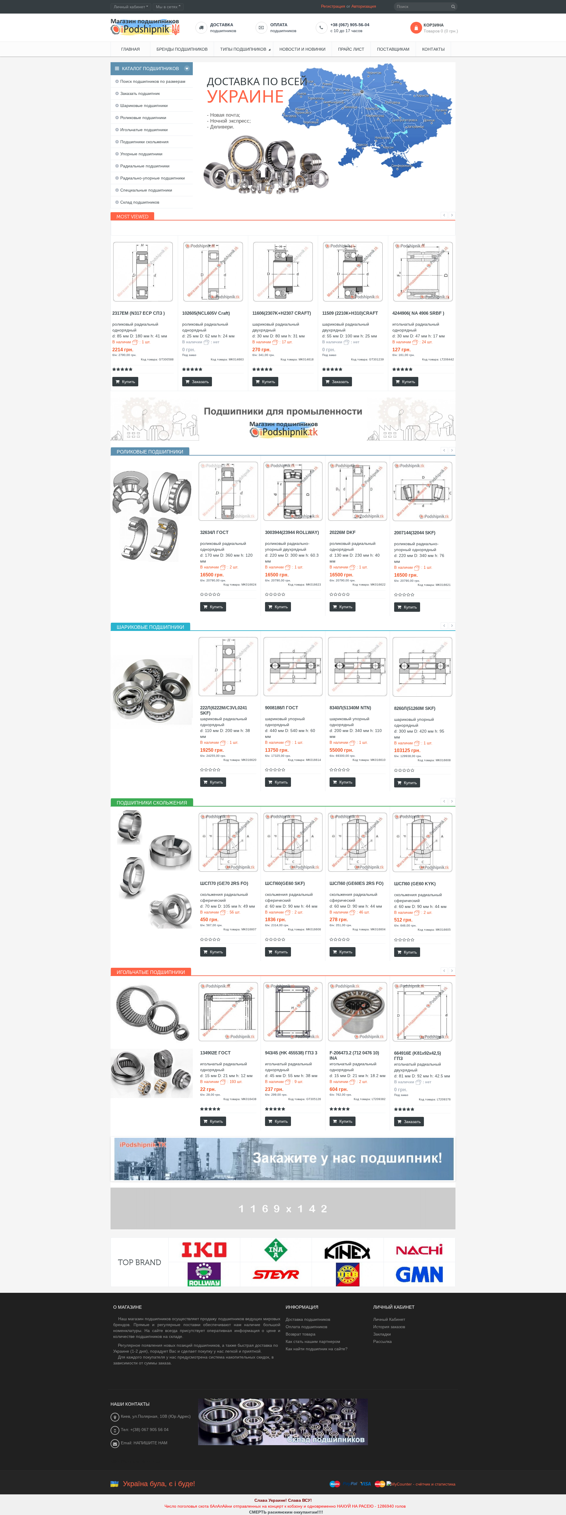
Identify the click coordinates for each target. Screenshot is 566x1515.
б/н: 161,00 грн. (403, 355)
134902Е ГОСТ (215, 1052)
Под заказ (189, 355)
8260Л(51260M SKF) (414, 708)
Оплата (278, 24)
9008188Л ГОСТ (281, 707)
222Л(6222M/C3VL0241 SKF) (223, 710)
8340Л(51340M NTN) (350, 707)
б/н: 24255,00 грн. (213, 755)
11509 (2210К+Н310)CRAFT (350, 313)
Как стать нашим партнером (313, 1341)
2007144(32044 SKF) (414, 532)
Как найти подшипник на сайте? (317, 1348)
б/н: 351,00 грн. (341, 925)
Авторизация (363, 6)
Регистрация (333, 6)
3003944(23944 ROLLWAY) (292, 532)
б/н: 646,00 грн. (405, 925)
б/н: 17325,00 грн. (278, 755)
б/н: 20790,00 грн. (213, 580)
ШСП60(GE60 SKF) (285, 883)
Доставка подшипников (308, 1319)
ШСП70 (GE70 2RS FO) (224, 883)
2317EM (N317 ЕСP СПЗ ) (138, 313)
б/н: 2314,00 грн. (277, 925)
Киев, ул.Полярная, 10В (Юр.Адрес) (156, 1416)
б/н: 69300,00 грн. (343, 755)
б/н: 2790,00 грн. (124, 355)
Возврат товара (300, 1334)
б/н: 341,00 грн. (263, 355)
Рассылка (382, 1341)
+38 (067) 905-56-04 (349, 24)
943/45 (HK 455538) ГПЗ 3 (291, 1052)
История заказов (389, 1326)
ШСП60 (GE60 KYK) (415, 883)
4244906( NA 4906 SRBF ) (418, 313)
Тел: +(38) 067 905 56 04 (145, 1429)
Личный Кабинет (389, 1319)
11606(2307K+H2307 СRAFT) (281, 313)
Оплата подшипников (306, 1326)
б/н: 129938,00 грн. (408, 756)
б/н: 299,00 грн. (276, 1094)
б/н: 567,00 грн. (211, 925)
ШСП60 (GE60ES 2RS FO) (357, 883)
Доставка (221, 24)
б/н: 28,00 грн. (210, 1094)
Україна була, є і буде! (159, 1484)
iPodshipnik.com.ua (420, 186)
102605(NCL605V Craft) (206, 313)
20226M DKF (343, 532)
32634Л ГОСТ (214, 532)
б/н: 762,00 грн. (341, 1094)
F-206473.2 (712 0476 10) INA (354, 1055)
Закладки (382, 1334)
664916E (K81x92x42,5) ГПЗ (417, 1056)
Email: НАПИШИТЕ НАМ (144, 1442)
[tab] (150, 452)
